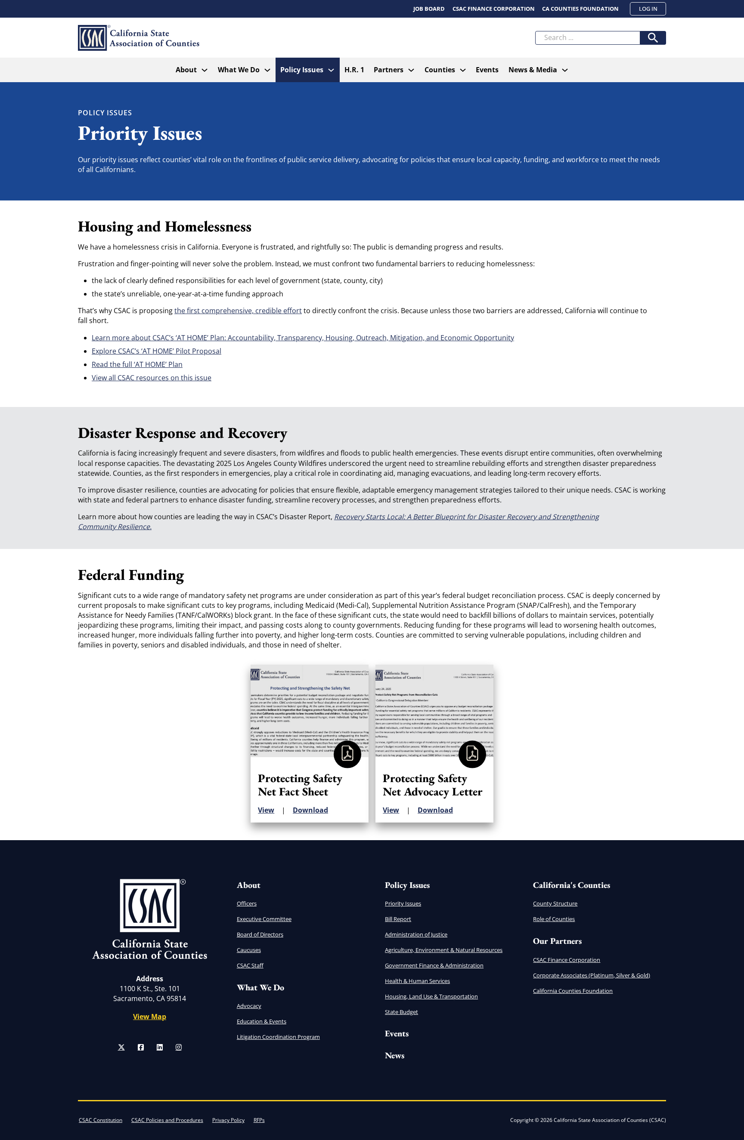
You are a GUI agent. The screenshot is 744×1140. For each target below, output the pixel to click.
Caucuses (249, 950)
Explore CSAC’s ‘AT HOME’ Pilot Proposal (156, 351)
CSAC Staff (250, 965)
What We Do (239, 69)
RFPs (259, 1120)
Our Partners (557, 940)
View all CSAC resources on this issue (151, 377)
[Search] (653, 38)
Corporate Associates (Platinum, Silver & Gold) (591, 975)
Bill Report (398, 919)
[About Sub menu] (204, 70)
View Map (149, 1016)
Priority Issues (403, 903)
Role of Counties (554, 919)
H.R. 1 (354, 69)
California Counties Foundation (573, 991)
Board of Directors (260, 934)
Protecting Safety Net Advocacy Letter (433, 784)
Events (487, 69)
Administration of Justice (416, 934)
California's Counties (571, 884)
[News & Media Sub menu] (564, 70)
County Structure (555, 903)
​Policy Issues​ (301, 69)
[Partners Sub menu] (411, 70)
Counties (440, 69)
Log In (648, 8)
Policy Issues (407, 884)
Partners (388, 69)
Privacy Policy (228, 1120)
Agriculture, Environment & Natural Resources (443, 950)
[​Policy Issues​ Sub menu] (331, 70)
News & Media (532, 69)
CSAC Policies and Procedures (167, 1120)
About (186, 69)
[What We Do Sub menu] (267, 70)
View (266, 810)
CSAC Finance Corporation (494, 8)
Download (310, 810)
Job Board (429, 8)
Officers (247, 903)
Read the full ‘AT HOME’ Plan (137, 364)
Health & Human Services (417, 981)
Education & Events (261, 1021)
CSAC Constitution (100, 1120)
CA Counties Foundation (580, 8)
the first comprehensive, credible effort (238, 310)
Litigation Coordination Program (278, 1037)
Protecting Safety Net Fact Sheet (300, 784)
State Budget (401, 1012)
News (394, 1055)
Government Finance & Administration (434, 965)
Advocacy (249, 1006)
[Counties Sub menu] (462, 70)
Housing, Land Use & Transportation (431, 996)
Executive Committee (264, 919)
